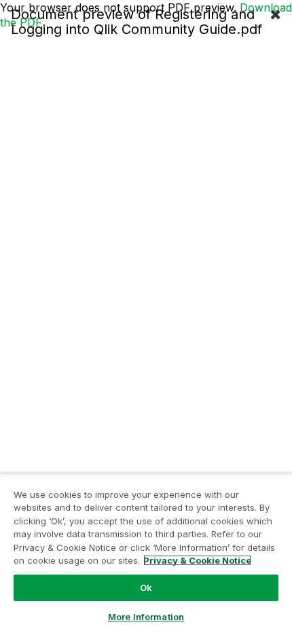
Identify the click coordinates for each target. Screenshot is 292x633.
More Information (146, 616)
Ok (146, 587)
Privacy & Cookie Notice (197, 560)
